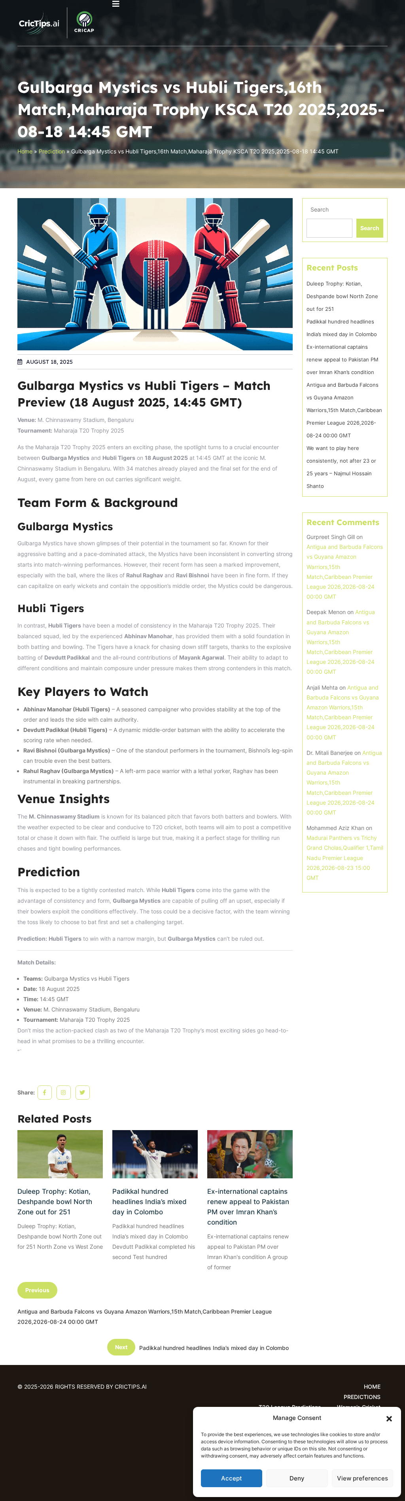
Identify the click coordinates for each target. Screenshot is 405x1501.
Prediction (52, 151)
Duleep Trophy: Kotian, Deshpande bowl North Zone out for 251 (54, 1201)
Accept (231, 1478)
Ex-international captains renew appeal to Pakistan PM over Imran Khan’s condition (248, 1206)
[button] (389, 1418)
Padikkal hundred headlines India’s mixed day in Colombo (149, 1201)
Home (24, 151)
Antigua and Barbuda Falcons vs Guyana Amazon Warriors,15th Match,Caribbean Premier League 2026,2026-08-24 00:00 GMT (344, 410)
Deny (297, 1478)
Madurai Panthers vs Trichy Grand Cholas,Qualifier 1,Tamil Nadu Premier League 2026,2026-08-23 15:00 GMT (345, 857)
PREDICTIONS (362, 1396)
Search (319, 209)
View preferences (362, 1478)
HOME (372, 1386)
